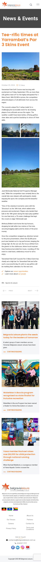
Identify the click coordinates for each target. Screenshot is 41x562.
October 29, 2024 (8, 85)
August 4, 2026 (9, 362)
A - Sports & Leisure (10, 283)
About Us (30, 516)
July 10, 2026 (8, 420)
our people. (22, 274)
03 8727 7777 (22, 543)
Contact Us (30, 524)
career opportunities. (20, 271)
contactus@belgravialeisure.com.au (22, 540)
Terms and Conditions (30, 528)
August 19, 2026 (9, 303)
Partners (30, 520)
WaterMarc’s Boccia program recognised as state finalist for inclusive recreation (18, 395)
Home (11, 516)
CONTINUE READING (14, 351)
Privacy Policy (11, 528)
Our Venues (11, 520)
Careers (11, 524)
